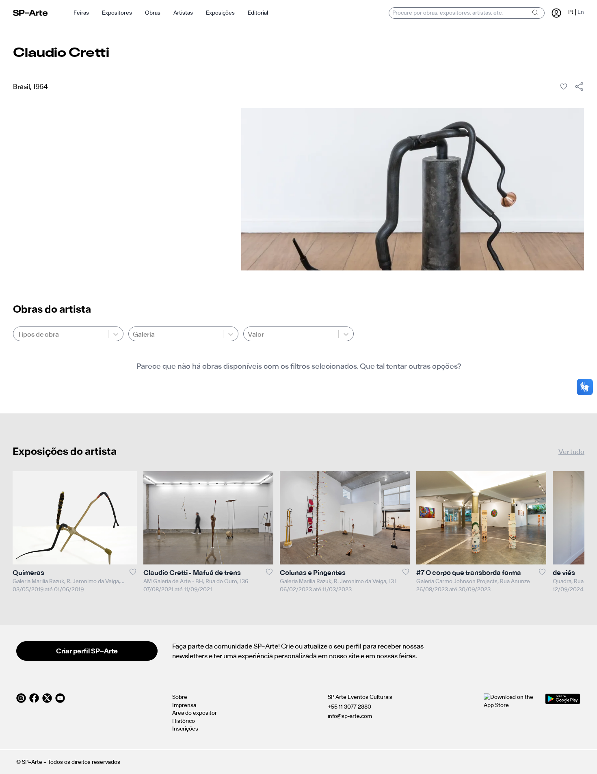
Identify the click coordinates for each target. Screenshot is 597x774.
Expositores (117, 12)
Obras (152, 12)
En (581, 12)
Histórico (183, 721)
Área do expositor (194, 712)
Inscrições (185, 728)
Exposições (220, 12)
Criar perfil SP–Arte (87, 651)
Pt (570, 12)
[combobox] (18, 334)
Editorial (258, 12)
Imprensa (184, 705)
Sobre (179, 697)
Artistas (183, 12)
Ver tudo (571, 452)
